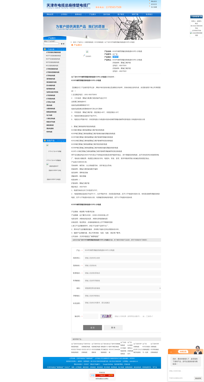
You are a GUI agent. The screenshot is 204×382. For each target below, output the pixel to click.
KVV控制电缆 (99, 42)
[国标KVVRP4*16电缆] (53, 178)
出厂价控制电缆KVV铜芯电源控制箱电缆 (123, 348)
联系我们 (149, 14)
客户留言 (121, 14)
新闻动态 (78, 14)
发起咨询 (198, 378)
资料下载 (135, 14)
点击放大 (88, 56)
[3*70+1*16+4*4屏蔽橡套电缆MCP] (53, 159)
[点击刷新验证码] (106, 316)
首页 (74, 42)
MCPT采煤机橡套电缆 (53, 59)
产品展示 (92, 14)
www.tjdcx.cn (134, 361)
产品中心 (80, 42)
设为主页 (154, 4)
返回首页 (69, 361)
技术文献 (106, 14)
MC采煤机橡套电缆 (52, 65)
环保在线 (102, 372)
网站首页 (154, 1)
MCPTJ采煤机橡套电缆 (53, 55)
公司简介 (64, 14)
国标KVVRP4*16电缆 (53, 179)
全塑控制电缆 (89, 42)
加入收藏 (154, 7)
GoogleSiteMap (108, 364)
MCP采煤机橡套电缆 (52, 62)
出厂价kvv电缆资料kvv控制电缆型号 (130, 348)
